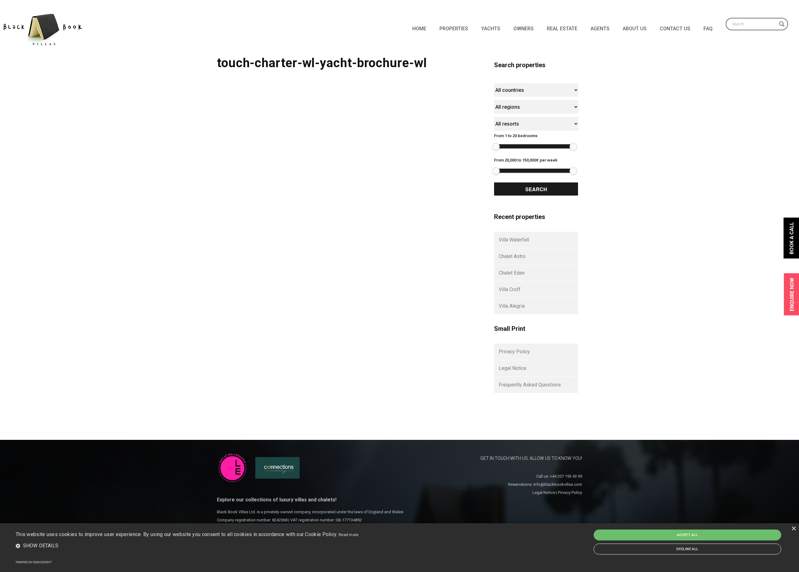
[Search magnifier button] (781, 24)
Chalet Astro (512, 256)
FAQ (708, 29)
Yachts (490, 29)
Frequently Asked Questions (530, 385)
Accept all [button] (687, 535)
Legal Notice (513, 368)
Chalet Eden (512, 273)
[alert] (399, 547)
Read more (349, 535)
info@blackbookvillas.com (557, 484)
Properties (453, 29)
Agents (600, 29)
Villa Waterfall (514, 240)
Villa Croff (510, 289)
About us (635, 29)
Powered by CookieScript (34, 562)
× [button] (793, 528)
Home (419, 29)
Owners (523, 29)
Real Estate (562, 29)
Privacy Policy (514, 352)
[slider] (496, 146)
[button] (187, 546)
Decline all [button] (687, 549)
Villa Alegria (512, 306)
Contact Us (675, 29)
